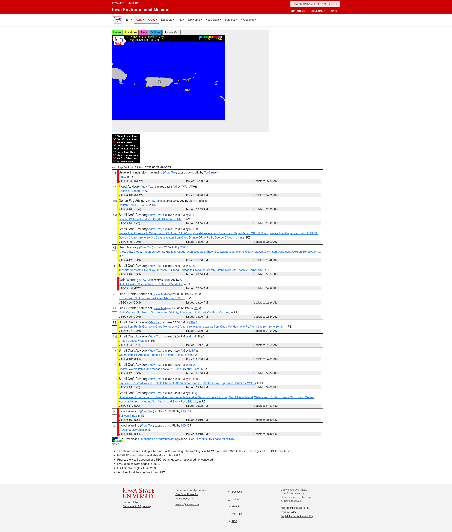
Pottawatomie (311, 251)
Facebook (237, 491)
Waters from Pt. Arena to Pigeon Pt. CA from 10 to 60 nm (154, 355)
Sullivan (124, 415)
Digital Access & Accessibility (297, 516)
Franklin (171, 251)
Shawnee (212, 251)
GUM (192, 336)
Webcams (247, 19)
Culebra (212, 312)
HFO (192, 379)
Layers (117, 32)
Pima (122, 177)
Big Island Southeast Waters (238, 383)
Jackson (296, 251)
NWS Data (212, 19)
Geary (249, 251)
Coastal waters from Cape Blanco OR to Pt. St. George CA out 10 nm (199, 237)
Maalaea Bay (211, 383)
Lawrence (138, 430)
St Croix (179, 298)
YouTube (236, 514)
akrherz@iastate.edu (187, 504)
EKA (192, 322)
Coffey (160, 251)
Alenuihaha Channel (188, 383)
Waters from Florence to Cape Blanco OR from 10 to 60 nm (155, 233)
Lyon (190, 251)
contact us (297, 11)
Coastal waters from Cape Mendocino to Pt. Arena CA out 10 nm (159, 369)
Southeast (186, 312)
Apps (139, 19)
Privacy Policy (288, 512)
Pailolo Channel (164, 383)
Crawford (124, 430)
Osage (181, 251)
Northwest (143, 312)
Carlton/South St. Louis (133, 205)
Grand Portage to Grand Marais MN (193, 270)
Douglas (199, 251)
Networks (194, 19)
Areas (151, 19)
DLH (192, 201)
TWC (207, 172)
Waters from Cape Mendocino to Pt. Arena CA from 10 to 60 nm (244, 326)
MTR (192, 350)
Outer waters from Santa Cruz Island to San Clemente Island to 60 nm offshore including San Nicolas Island (186, 397)
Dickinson (270, 251)
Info (180, 19)
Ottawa (258, 251)
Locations (131, 32)
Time (144, 32)
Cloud (137, 251)
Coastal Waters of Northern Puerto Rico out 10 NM (150, 219)
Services (230, 19)
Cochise (124, 191)
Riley (122, 251)
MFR (192, 229)
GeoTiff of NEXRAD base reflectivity (211, 439)
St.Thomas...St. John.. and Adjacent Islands (146, 298)
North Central (127, 312)
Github (235, 506)
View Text (170, 172)
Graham (135, 191)
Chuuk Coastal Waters (133, 341)
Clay (129, 251)
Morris (240, 251)
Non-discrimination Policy (295, 507)
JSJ (191, 215)
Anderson (148, 251)
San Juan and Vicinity (164, 312)
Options (155, 32)
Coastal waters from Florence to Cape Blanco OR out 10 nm (230, 233)
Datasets (166, 19)
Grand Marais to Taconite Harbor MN (239, 270)
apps (334, 11)
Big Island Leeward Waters (135, 383)
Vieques (224, 312)
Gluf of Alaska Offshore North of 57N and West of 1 (150, 284)
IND (183, 411)
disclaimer (318, 11)
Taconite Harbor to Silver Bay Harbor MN (144, 270)
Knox (133, 415)
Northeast (200, 312)
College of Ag (130, 502)
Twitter (235, 499)
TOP (183, 247)
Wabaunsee (227, 251)
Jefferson (284, 251)
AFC (183, 280)
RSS (234, 521)
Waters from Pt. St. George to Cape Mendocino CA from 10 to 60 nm (161, 326)
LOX (192, 393)
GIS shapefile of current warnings (159, 439)
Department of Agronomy (137, 506)
